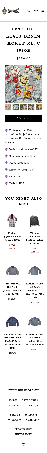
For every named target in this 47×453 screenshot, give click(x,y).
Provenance (23, 429)
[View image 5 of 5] (39, 107)
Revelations (23, 434)
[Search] (28, 11)
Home (13, 400)
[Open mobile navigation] (43, 10)
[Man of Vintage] (10, 11)
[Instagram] (23, 445)
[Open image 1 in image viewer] (23, 83)
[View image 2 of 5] (16, 107)
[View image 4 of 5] (31, 107)
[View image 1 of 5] (8, 107)
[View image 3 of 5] (23, 107)
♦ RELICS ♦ (32, 420)
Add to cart (23, 118)
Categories (30, 400)
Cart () (32, 405)
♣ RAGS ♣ (31, 414)
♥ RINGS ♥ (14, 420)
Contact (15, 405)
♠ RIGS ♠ (15, 414)
